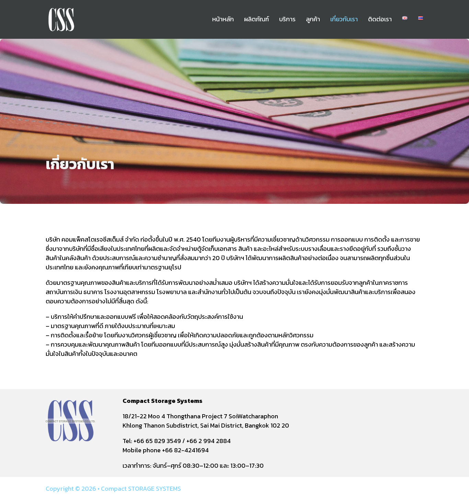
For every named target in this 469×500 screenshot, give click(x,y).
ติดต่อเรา (380, 19)
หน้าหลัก (223, 19)
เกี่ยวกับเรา (344, 19)
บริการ (287, 19)
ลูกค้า (313, 19)
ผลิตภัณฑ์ (256, 19)
